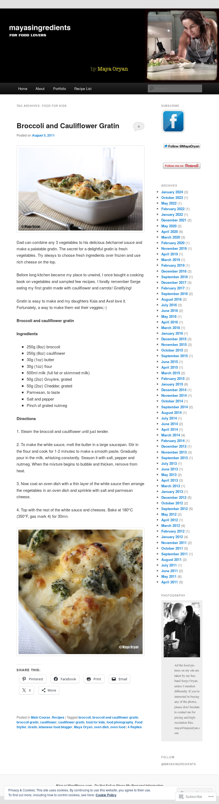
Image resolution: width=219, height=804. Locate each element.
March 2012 (170, 525)
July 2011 (169, 565)
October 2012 (172, 502)
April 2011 (169, 581)
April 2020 (169, 231)
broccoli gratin (27, 722)
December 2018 (173, 271)
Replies (135, 726)
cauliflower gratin (71, 722)
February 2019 (173, 265)
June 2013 (169, 468)
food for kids (95, 722)
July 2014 (169, 418)
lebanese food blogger (55, 726)
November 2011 (174, 542)
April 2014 (169, 429)
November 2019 (174, 248)
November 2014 (174, 395)
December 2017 (173, 282)
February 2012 (173, 531)
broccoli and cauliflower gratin (115, 717)
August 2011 (171, 559)
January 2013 (172, 491)
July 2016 (169, 304)
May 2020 (169, 225)
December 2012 (173, 497)
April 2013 (169, 480)
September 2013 (174, 457)
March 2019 (170, 259)
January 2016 (172, 333)
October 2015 (172, 350)
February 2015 (173, 378)
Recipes (58, 717)
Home (22, 88)
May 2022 (169, 203)
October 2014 (172, 400)
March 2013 (170, 485)
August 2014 (171, 412)
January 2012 (172, 536)
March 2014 (170, 434)
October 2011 (172, 548)
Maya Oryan (83, 726)
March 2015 (170, 372)
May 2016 (169, 316)
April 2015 (169, 367)
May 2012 (169, 514)
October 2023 (172, 197)
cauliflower (48, 722)
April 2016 (169, 321)
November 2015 (174, 344)
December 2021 (173, 219)
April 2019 (169, 253)
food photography (120, 722)
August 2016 (171, 299)
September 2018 (174, 276)
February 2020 (173, 242)
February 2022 (173, 208)
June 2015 (169, 361)
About (40, 88)
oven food (117, 726)
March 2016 (170, 327)
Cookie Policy (106, 794)
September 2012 (174, 508)
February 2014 (173, 440)
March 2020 (170, 237)
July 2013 (169, 463)
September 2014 (174, 406)
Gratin (32, 726)
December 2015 (173, 338)
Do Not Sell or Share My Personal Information (129, 785)
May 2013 (169, 474)
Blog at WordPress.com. (74, 785)
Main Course (40, 717)
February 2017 (173, 287)
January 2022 (172, 214)
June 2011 (169, 570)
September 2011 (174, 553)
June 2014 (169, 423)
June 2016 (169, 310)
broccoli (85, 717)
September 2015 (174, 355)
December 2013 (173, 446)
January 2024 (172, 191)
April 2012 (169, 519)
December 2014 (173, 389)
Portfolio (59, 88)
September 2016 (174, 293)
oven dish (101, 726)
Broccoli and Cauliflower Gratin (68, 125)
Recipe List (83, 88)
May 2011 (169, 576)
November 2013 (174, 452)
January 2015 (172, 384)
